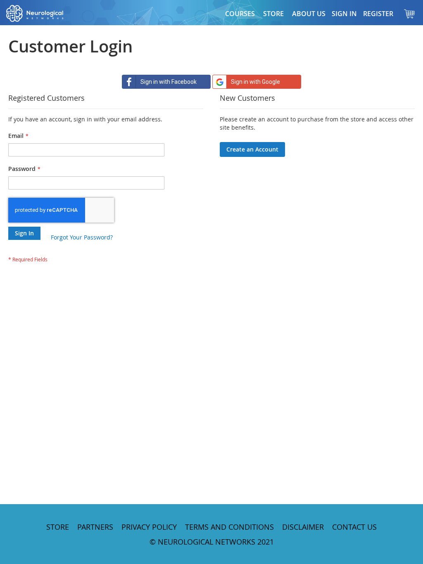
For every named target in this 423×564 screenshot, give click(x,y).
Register (378, 13)
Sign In (344, 13)
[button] (273, 13)
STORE (57, 527)
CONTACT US (354, 527)
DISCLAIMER (303, 527)
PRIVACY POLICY (149, 527)
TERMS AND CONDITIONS (229, 527)
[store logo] (43, 13)
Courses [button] (240, 13)
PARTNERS (95, 527)
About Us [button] (309, 13)
